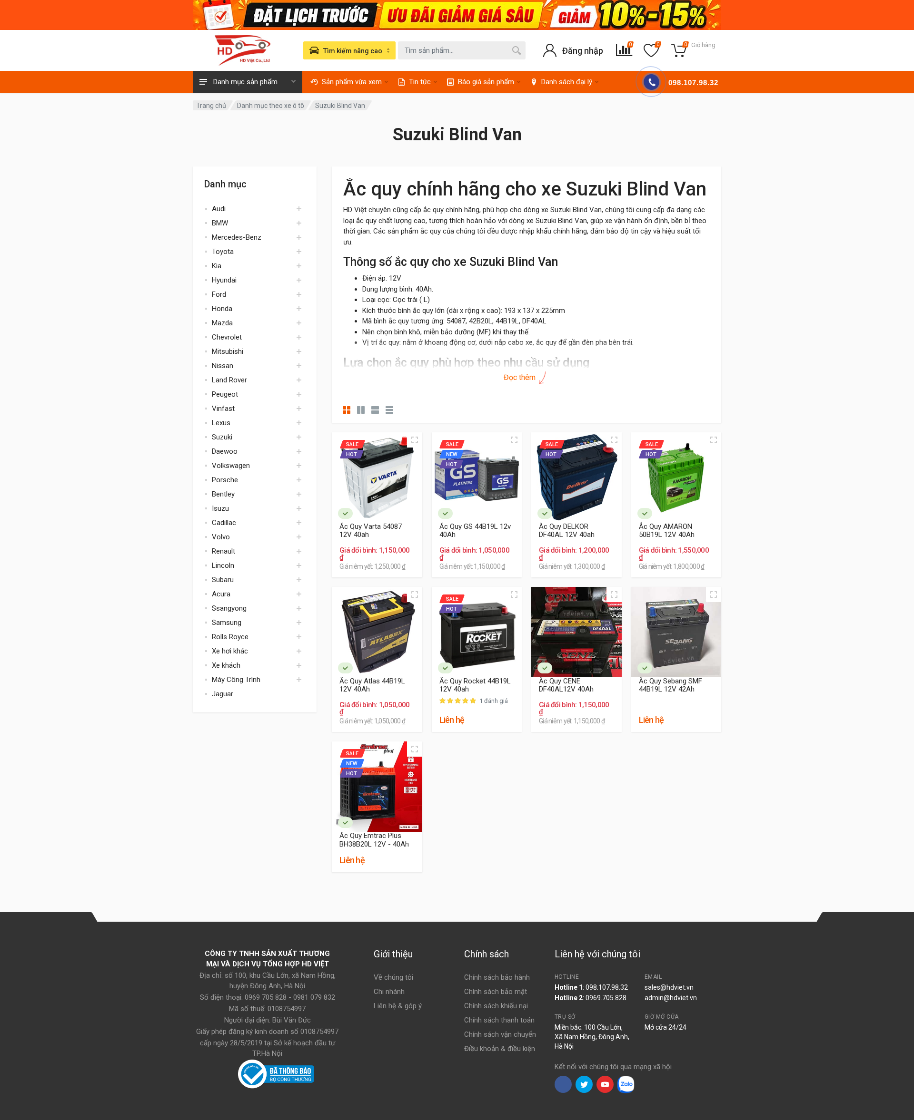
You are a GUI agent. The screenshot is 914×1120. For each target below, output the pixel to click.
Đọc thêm (520, 377)
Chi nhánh (389, 991)
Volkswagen (231, 465)
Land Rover (229, 380)
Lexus (221, 423)
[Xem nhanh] (414, 440)
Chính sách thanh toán (499, 1020)
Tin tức (420, 82)
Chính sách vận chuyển (500, 1034)
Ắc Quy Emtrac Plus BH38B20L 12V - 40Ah (374, 839)
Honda (222, 308)
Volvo (221, 537)
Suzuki (222, 437)
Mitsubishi (227, 351)
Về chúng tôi (393, 977)
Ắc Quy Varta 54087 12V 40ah (370, 530)
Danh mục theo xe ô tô (270, 105)
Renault (223, 551)
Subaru (223, 579)
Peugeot (225, 394)
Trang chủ (211, 105)
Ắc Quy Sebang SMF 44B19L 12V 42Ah (670, 685)
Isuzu (220, 508)
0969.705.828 (606, 998)
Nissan (222, 365)
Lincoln (223, 565)
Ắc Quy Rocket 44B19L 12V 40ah (475, 685)
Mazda (222, 323)
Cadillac (224, 522)
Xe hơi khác (230, 651)
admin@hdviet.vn (671, 998)
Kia (216, 266)
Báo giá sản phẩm (486, 82)
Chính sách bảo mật (495, 991)
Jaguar (222, 694)
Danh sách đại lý (566, 82)
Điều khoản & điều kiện (499, 1048)
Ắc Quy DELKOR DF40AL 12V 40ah (567, 530)
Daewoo (225, 451)
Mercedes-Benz (236, 237)
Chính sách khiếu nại (496, 1006)
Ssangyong (229, 608)
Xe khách (226, 665)
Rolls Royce (230, 637)
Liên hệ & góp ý (398, 1006)
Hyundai (224, 280)
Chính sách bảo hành (497, 977)
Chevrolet (227, 337)
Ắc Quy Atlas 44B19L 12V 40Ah (372, 685)
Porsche (225, 480)
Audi (219, 209)
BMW (220, 223)
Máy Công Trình (236, 679)
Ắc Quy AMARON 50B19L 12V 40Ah (667, 530)
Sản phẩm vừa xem (352, 82)
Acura (221, 594)
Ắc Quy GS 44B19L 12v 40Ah (475, 530)
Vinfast (223, 408)
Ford (219, 294)
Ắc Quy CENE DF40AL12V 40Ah (566, 685)
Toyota (223, 251)
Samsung (226, 622)
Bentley (223, 494)
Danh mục (225, 184)
